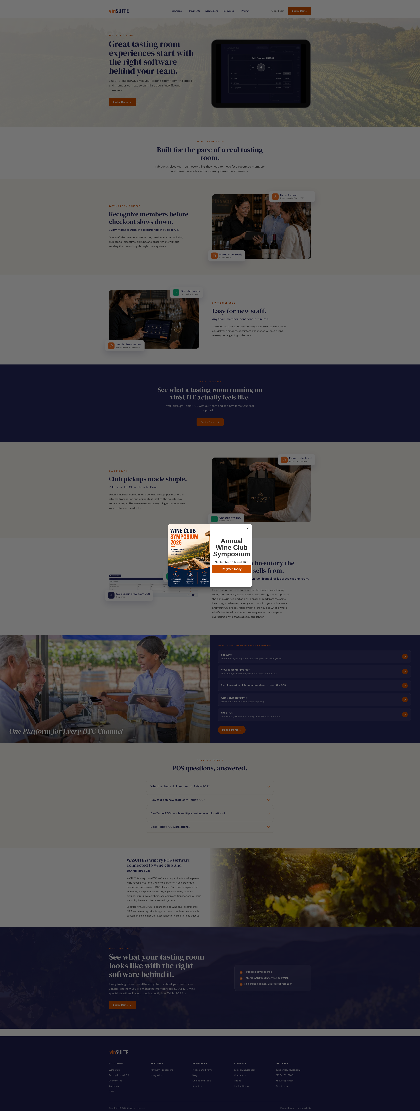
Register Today (232, 569)
